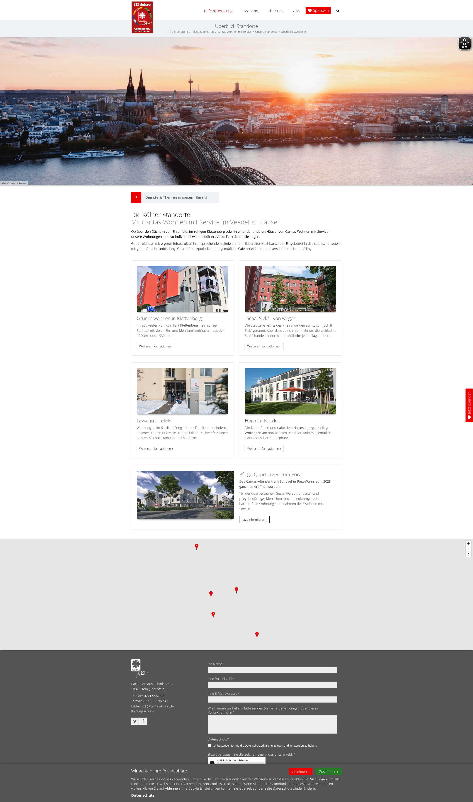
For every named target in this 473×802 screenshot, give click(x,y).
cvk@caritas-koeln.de (158, 706)
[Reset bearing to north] (468, 554)
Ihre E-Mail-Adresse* (223, 693)
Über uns (275, 10)
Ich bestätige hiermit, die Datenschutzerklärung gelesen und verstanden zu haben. (265, 745)
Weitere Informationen (155, 346)
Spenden (321, 10)
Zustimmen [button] (327, 771)
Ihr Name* (216, 664)
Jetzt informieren (253, 519)
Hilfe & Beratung (218, 10)
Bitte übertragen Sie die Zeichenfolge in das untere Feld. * (251, 754)
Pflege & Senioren (203, 31)
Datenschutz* (218, 739)
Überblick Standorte (293, 31)
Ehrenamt (249, 10)
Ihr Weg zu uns (142, 711)
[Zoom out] (468, 549)
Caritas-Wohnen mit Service (234, 31)
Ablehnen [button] (299, 771)
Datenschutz (142, 795)
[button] (338, 10)
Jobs (296, 10)
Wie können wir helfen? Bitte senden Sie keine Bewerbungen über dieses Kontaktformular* (263, 710)
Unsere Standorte (266, 31)
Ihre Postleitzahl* (221, 678)
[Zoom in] (468, 543)
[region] (236, 594)
